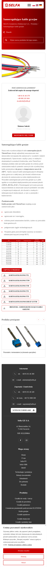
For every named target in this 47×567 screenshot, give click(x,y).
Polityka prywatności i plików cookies (20, 545)
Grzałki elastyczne (23, 519)
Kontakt (23, 485)
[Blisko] (45, 525)
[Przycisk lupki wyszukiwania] (6, 40)
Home (23, 455)
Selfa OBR (23, 464)
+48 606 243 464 (24, 98)
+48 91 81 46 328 (28, 392)
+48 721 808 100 (30, 398)
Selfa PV (23, 461)
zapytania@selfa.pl (29, 404)
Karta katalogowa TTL (19, 275)
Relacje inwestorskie (23, 475)
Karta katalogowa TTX (19, 296)
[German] (40, 5)
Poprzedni (38, 319)
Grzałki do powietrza (23, 502)
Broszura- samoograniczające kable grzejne (26, 308)
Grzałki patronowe (23, 505)
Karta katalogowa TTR (19, 286)
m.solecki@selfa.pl (23, 101)
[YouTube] (26, 440)
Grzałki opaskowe (23, 514)
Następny (43, 319)
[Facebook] (20, 440)
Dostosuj (23, 557)
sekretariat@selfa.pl (29, 380)
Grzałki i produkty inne (24, 522)
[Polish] (33, 5)
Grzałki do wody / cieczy (23, 498)
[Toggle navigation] (29, 5)
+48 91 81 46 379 (23, 96)
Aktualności (23, 478)
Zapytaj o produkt (11, 270)
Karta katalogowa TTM (19, 280)
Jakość (23, 468)
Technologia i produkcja (23, 472)
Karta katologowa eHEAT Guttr (23, 302)
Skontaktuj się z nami (23, 135)
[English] (37, 5)
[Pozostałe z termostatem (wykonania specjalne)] (23, 337)
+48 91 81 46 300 (28, 374)
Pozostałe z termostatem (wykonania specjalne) (19, 352)
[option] (23, 341)
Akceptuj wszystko (23, 551)
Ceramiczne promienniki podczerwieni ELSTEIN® (23, 508)
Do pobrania (23, 482)
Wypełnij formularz (22, 410)
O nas (24, 458)
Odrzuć (23, 562)
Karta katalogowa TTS (19, 291)
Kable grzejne (23, 511)
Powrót (8, 32)
